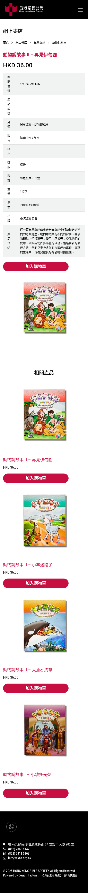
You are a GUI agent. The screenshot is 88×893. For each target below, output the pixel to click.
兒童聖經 (39, 42)
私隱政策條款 (51, 875)
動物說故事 (59, 42)
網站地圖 (70, 875)
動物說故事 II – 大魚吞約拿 (27, 669)
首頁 (6, 42)
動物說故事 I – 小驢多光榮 (27, 774)
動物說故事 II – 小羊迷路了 (27, 564)
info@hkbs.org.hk (19, 858)
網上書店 (21, 42)
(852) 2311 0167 (18, 853)
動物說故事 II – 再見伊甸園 (27, 459)
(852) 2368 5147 (18, 849)
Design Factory (27, 875)
